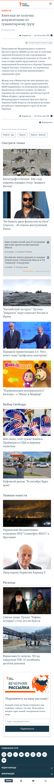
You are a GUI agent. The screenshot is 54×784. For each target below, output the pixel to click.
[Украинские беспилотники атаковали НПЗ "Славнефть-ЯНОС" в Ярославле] (27, 513)
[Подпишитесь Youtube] (21, 754)
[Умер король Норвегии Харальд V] (27, 555)
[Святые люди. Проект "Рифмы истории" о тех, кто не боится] (27, 600)
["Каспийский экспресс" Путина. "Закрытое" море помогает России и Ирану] (27, 292)
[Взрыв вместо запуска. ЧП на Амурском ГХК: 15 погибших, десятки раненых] (27, 639)
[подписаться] (4, 760)
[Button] (25, 35)
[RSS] (38, 754)
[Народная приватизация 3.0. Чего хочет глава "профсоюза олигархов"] (27, 335)
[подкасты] (21, 781)
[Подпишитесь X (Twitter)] (15, 754)
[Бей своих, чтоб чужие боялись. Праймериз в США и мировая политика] (27, 422)
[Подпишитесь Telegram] (27, 754)
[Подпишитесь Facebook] (9, 754)
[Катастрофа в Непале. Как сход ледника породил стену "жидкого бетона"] (27, 162)
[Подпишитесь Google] (4, 754)
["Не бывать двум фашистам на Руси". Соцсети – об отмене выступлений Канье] (27, 204)
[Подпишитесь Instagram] (33, 754)
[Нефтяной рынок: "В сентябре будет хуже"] (27, 465)
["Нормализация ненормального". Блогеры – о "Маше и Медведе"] (27, 374)
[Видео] (33, 781)
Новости (6, 11)
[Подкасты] (44, 754)
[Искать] (45, 781)
